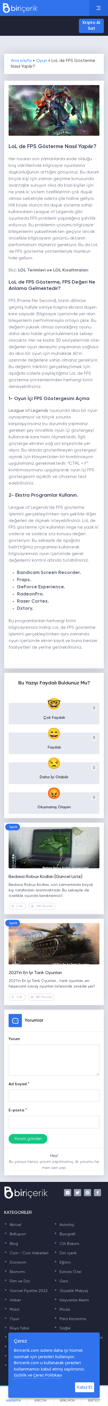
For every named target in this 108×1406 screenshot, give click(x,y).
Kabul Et (84, 1387)
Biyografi (64, 1234)
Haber (12, 1300)
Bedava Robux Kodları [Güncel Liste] (45, 877)
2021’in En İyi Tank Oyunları (35, 973)
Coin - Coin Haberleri (26, 1253)
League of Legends (28, 411)
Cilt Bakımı (66, 1243)
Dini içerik (65, 1253)
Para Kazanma (70, 1319)
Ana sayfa (21, 61)
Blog (11, 1243)
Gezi (61, 1281)
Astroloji (64, 1224)
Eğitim (62, 1262)
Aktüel (12, 1224)
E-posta (16, 1110)
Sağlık (62, 1328)
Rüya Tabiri (16, 1328)
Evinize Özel (67, 1271)
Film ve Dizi (17, 1281)
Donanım (15, 1262)
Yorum (14, 1039)
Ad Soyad (18, 1084)
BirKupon (15, 1234)
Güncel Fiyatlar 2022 (26, 1290)
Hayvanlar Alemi (71, 1300)
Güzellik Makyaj (71, 1290)
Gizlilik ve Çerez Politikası (38, 1375)
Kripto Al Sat (91, 26)
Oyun (41, 61)
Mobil (11, 1309)
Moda (62, 1309)
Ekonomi (14, 1271)
